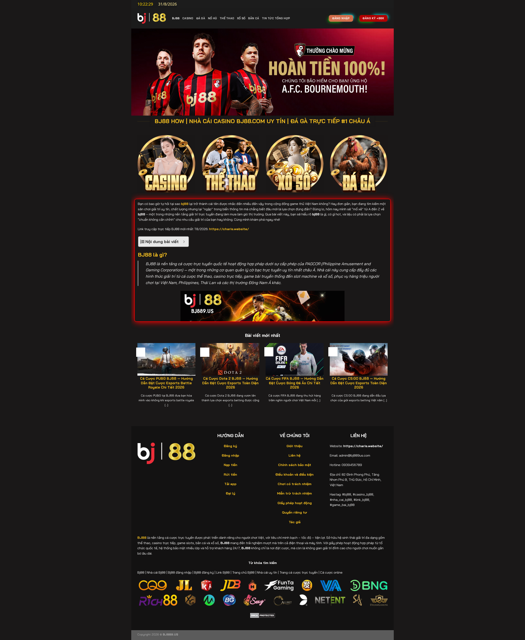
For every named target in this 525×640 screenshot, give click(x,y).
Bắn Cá (253, 18)
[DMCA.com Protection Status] (262, 615)
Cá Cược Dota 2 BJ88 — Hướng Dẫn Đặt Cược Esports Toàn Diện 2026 (230, 382)
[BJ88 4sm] (151, 18)
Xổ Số (241, 18)
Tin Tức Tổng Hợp (276, 18)
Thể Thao (227, 18)
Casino (187, 18)
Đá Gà (200, 18)
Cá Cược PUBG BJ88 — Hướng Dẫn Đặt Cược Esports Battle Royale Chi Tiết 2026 (166, 382)
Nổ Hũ (212, 18)
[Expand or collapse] (184, 242)
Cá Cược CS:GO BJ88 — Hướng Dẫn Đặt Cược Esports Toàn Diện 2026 (358, 382)
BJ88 (175, 18)
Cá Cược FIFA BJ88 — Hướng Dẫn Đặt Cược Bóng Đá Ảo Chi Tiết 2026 (294, 382)
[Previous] (137, 378)
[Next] (388, 378)
